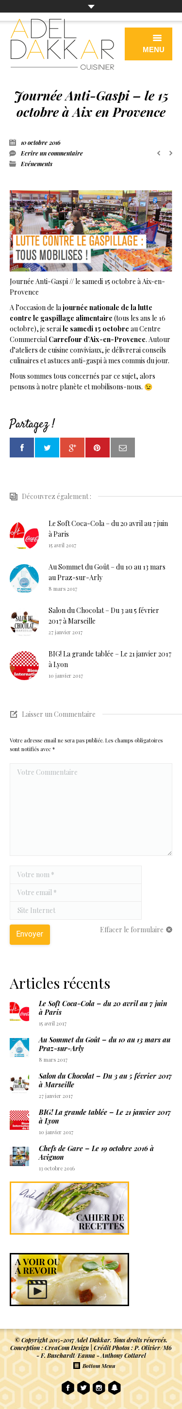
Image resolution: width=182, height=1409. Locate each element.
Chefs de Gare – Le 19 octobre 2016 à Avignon (96, 1153)
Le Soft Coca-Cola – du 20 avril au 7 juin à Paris (108, 529)
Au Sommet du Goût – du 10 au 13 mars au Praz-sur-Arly (107, 572)
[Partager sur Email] (123, 447)
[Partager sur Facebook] (22, 447)
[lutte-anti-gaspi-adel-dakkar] (91, 230)
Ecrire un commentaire (52, 153)
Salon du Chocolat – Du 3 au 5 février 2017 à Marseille (104, 616)
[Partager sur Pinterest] (97, 447)
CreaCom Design (67, 1348)
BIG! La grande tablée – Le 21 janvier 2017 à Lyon (110, 659)
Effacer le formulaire (132, 929)
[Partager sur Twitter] (47, 447)
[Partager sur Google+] (72, 447)
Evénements (36, 164)
